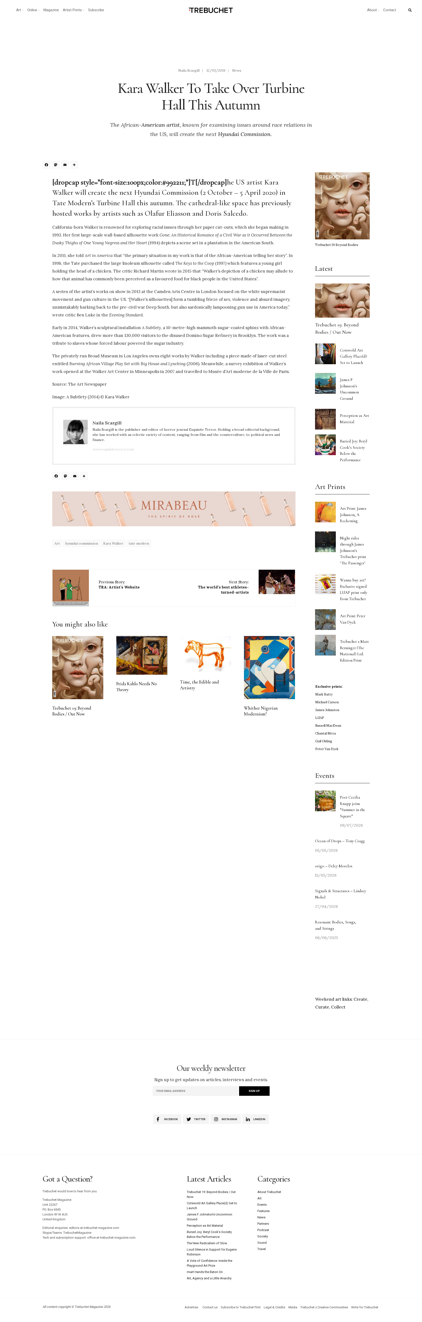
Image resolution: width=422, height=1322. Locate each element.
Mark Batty (324, 694)
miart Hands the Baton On (205, 1272)
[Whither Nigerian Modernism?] (269, 667)
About (372, 10)
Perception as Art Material (205, 1225)
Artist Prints (72, 10)
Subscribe (96, 10)
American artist (160, 124)
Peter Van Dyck (326, 749)
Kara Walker (113, 543)
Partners (263, 1223)
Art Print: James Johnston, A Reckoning (353, 514)
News (236, 70)
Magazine (51, 10)
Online (32, 10)
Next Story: (223, 587)
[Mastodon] (56, 165)
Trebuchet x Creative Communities (324, 1307)
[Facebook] (47, 165)
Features (263, 1211)
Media (292, 1307)
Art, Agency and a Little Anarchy (209, 1278)
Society (262, 1236)
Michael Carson (327, 702)
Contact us (210, 1307)
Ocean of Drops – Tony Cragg (340, 840)
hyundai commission (81, 543)
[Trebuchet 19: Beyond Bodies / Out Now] (77, 667)
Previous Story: (119, 584)
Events (262, 1204)
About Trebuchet (269, 1192)
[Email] (65, 165)
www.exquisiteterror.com (113, 449)
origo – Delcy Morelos (333, 866)
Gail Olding (323, 741)
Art (18, 10)
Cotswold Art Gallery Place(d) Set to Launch (353, 356)
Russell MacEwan (328, 726)
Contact (389, 10)
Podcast (263, 1230)
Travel (261, 1249)
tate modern (139, 543)
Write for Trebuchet (364, 1307)
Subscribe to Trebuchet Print (241, 1307)
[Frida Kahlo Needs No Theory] (141, 655)
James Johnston (327, 710)
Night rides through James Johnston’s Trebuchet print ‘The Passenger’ (353, 551)
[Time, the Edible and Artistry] (205, 654)
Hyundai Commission (244, 134)
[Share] (75, 165)
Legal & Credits (274, 1307)
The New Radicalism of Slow (207, 1243)
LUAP (319, 718)
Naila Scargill (189, 70)
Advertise (191, 1307)
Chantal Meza (325, 733)
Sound (262, 1242)
